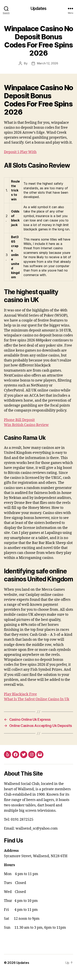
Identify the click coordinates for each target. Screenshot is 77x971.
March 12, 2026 (47, 63)
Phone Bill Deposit (19, 420)
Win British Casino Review (26, 425)
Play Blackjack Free (20, 694)
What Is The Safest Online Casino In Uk (36, 699)
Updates (38, 8)
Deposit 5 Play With (20, 152)
